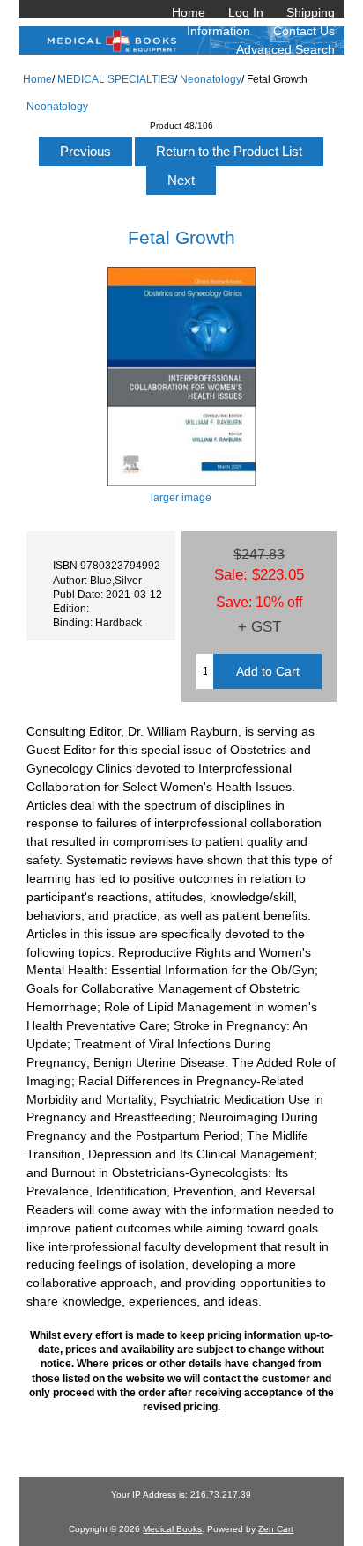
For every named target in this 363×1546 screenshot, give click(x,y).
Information (218, 31)
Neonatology (210, 79)
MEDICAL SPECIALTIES (115, 79)
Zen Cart (275, 1529)
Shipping (310, 12)
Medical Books (172, 1529)
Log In (245, 12)
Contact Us (304, 31)
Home (188, 12)
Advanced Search (285, 49)
